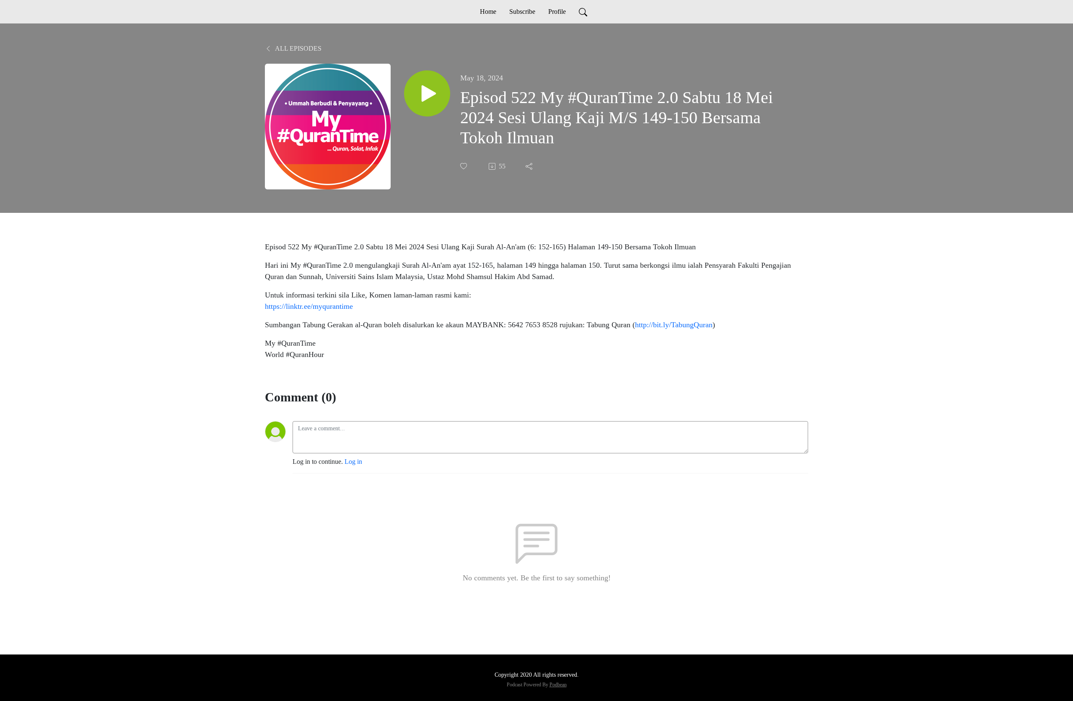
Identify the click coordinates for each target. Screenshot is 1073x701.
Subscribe (522, 11)
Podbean (558, 685)
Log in (353, 461)
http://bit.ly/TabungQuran (674, 325)
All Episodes (297, 48)
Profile (557, 11)
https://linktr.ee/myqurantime (309, 306)
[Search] (583, 11)
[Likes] (464, 166)
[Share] (530, 166)
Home (488, 11)
